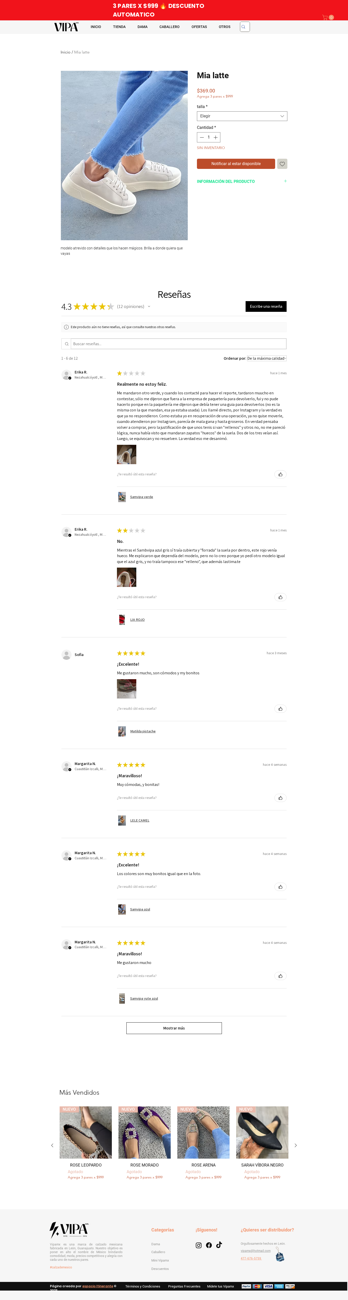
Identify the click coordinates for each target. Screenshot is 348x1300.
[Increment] (216, 137)
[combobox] (242, 116)
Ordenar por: (235, 358)
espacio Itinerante (97, 1286)
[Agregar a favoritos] (282, 164)
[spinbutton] (208, 137)
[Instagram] (199, 1245)
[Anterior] (52, 1145)
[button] (328, 17)
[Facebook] (209, 1245)
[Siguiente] (296, 1145)
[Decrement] (201, 137)
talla (202, 106)
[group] (174, 1145)
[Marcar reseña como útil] (280, 474)
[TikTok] (219, 1245)
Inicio (66, 52)
